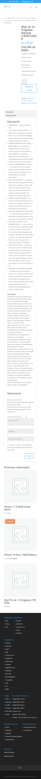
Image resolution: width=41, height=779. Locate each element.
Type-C (18, 630)
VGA (6, 683)
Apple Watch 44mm (19, 699)
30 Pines (8, 708)
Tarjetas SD (8, 658)
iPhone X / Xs (17, 711)
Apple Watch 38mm (19, 708)
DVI (6, 686)
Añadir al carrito (29, 88)
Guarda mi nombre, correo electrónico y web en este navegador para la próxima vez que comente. (19, 447)
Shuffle (7, 705)
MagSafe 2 (8, 671)
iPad (6, 621)
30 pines (8, 643)
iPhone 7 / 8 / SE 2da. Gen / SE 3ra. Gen (25, 717)
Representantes (9, 756)
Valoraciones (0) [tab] (11, 115)
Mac (18, 18)
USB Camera (9, 661)
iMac (22, 18)
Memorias (8, 730)
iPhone (7, 624)
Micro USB (8, 711)
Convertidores (27, 730)
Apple (29, 98)
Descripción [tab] (9, 112)
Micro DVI (8, 674)
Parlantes (19, 633)
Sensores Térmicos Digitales (13, 736)
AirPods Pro (19, 624)
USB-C (7, 699)
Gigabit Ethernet (10, 668)
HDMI (7, 689)
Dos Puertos (15, 20)
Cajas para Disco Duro (29, 727)
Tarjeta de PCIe (9, 739)
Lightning (8, 646)
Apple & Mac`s (12, 18)
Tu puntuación (11, 417)
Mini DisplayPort (10, 677)
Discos (7, 727)
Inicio (5, 18)
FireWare (8, 664)
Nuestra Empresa (9, 752)
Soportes (8, 733)
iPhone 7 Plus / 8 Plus (19, 714)
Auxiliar (7, 714)
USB (6, 652)
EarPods (18, 621)
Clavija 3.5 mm (20, 627)
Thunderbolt (9, 680)
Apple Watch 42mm (19, 702)
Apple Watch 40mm (19, 705)
